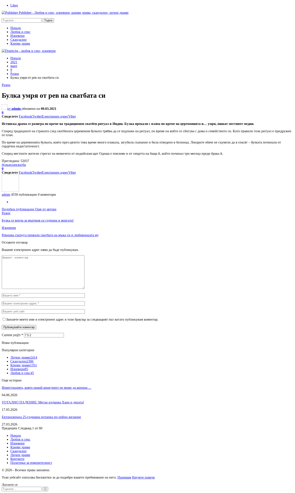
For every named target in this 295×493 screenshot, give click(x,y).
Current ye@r (12, 335)
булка (6, 165)
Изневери (17, 36)
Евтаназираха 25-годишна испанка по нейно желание (41, 417)
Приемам (124, 477)
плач (13, 165)
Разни (6, 85)
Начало (15, 28)
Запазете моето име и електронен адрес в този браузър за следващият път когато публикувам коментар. (82, 319)
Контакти (17, 459)
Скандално (18, 39)
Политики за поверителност (31, 463)
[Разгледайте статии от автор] (10, 190)
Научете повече (143, 477)
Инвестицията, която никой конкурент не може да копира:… (46, 387)
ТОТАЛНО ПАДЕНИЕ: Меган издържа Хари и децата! (43, 402)
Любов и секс (20, 32)
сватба (21, 165)
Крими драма (20, 43)
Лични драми (23, 357)
